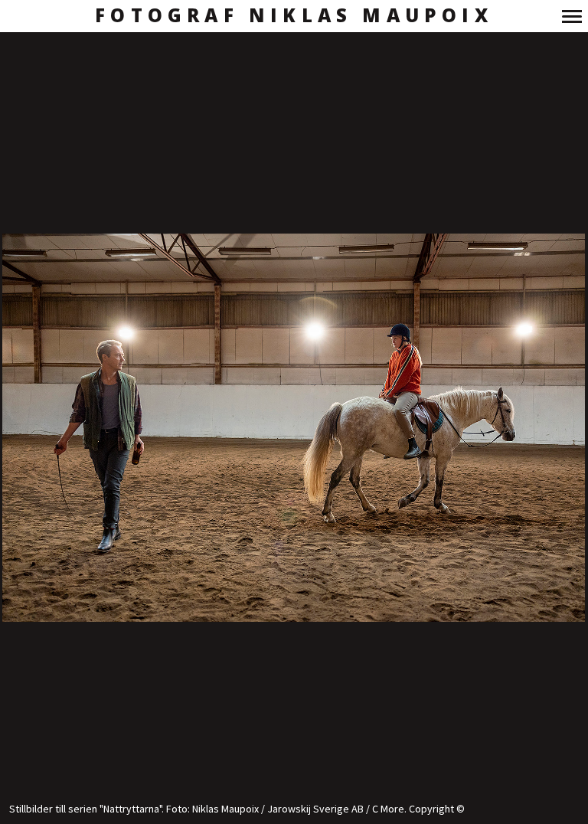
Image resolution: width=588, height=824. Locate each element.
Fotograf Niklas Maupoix (294, 16)
